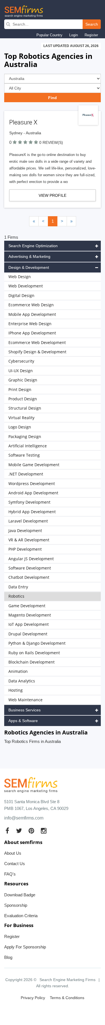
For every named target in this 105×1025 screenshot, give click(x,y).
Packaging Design (24, 436)
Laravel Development (28, 521)
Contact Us (14, 863)
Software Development (29, 568)
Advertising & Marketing (29, 256)
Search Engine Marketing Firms (67, 979)
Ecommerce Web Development (37, 342)
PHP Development (25, 549)
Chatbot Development (28, 577)
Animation (18, 671)
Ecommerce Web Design (31, 304)
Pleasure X (23, 122)
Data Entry (18, 586)
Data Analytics (21, 681)
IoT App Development (28, 624)
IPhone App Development (32, 333)
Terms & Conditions (67, 997)
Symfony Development (29, 502)
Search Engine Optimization (33, 246)
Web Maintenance (25, 699)
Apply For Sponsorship (25, 946)
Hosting (15, 690)
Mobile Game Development (33, 464)
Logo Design (19, 427)
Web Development (25, 286)
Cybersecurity (21, 361)
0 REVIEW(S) (51, 142)
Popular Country (49, 35)
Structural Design (24, 408)
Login (73, 35)
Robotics (16, 596)
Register (91, 35)
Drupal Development (27, 634)
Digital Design (21, 295)
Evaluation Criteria (21, 915)
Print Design (19, 389)
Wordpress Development (31, 483)
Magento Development (29, 615)
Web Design (19, 276)
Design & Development (28, 267)
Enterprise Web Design (30, 323)
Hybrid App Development (32, 511)
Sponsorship (15, 905)
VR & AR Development (28, 539)
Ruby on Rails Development (34, 652)
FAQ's (10, 874)
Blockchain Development (31, 662)
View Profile (52, 195)
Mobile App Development (32, 314)
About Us (12, 853)
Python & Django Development (37, 643)
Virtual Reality (21, 417)
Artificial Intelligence (27, 445)
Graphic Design (22, 380)
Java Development (25, 530)
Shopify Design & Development (37, 351)
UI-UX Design (20, 370)
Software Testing (24, 455)
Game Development (26, 605)
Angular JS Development (31, 558)
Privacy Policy (33, 997)
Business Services (24, 710)
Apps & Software (23, 720)
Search (91, 24)
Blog (8, 957)
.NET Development (25, 474)
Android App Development (33, 492)
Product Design (22, 398)
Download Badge (19, 894)
